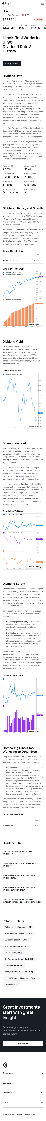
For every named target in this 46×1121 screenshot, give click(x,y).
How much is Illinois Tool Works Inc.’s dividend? (20, 865)
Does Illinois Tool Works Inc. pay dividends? (17, 853)
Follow (6, 1102)
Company (7, 1093)
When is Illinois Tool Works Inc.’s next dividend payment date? (19, 889)
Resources (8, 1073)
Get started (23, 1044)
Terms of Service (29, 1114)
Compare (7, 1083)
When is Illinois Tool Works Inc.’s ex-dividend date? (19, 877)
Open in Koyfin (34, 325)
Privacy (19, 1114)
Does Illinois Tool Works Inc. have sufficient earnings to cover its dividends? (22, 901)
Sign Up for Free (11, 63)
